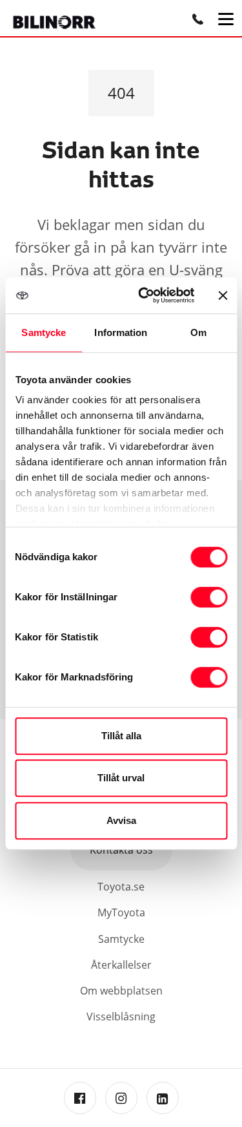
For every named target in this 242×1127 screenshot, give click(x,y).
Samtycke (121, 939)
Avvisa (121, 820)
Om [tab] (198, 332)
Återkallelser (121, 965)
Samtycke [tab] (43, 332)
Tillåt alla (121, 735)
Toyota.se (121, 886)
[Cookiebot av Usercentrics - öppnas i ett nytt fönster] (144, 295)
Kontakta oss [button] (121, 850)
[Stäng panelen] (222, 295)
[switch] (208, 597)
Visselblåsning (121, 1016)
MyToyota (121, 912)
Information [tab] (120, 332)
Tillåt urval (121, 777)
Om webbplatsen (121, 991)
